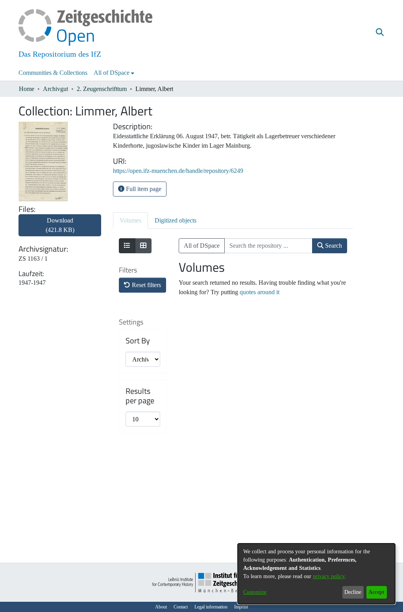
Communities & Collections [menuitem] (52, 72)
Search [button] (333, 245)
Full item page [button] (142, 188)
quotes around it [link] (259, 292)
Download (60, 225)
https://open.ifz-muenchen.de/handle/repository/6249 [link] (178, 170)
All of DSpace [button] (111, 72)
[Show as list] (127, 245)
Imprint (241, 607)
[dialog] (316, 573)
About (161, 607)
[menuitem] (114, 73)
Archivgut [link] (55, 88)
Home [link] (26, 88)
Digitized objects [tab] (175, 220)
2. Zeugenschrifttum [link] (102, 88)
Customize (254, 592)
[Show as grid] (143, 245)
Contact (181, 607)
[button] (380, 32)
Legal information (210, 607)
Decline (352, 592)
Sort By (138, 340)
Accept (376, 592)
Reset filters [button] (145, 285)
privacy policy (328, 576)
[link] (59, 229)
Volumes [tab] (130, 220)
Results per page (140, 395)
